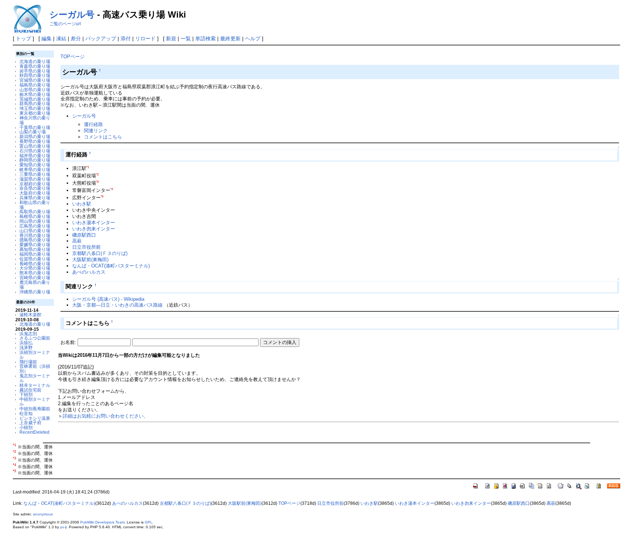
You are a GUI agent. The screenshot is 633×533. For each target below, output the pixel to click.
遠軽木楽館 (30, 314)
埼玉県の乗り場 (34, 108)
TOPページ (72, 56)
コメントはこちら (103, 137)
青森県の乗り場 (34, 66)
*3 (97, 182)
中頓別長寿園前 (34, 408)
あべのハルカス (89, 272)
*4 (111, 189)
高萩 (77, 241)
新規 (171, 38)
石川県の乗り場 (34, 150)
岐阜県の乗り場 (34, 169)
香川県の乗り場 (34, 235)
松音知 (26, 413)
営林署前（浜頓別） (34, 368)
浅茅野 (26, 347)
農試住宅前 (30, 390)
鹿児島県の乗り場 (34, 284)
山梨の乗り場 (32, 131)
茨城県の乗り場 (34, 99)
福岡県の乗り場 (34, 254)
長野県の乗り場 (34, 141)
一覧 (186, 38)
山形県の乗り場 (34, 89)
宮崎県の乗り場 (34, 277)
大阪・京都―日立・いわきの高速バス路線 (118, 305)
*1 (87, 167)
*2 (97, 174)
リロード (145, 38)
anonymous (43, 514)
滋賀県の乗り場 (34, 179)
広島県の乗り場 (34, 225)
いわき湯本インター (93, 222)
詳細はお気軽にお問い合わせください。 (105, 416)
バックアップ (100, 38)
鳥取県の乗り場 (34, 211)
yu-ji (63, 527)
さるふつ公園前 (34, 338)
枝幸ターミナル (34, 385)
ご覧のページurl (65, 24)
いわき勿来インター (93, 229)
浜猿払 (26, 342)
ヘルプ (252, 38)
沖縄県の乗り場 (34, 291)
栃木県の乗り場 (34, 94)
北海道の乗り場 (34, 61)
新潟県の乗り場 (34, 136)
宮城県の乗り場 (34, 80)
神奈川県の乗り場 (34, 120)
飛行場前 (28, 361)
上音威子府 (30, 422)
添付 (126, 38)
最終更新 (230, 38)
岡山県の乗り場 (34, 221)
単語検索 (205, 38)
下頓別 (26, 394)
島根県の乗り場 (34, 216)
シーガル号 (72, 14)
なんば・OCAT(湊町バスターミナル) (111, 266)
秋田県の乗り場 (34, 75)
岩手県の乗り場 (34, 71)
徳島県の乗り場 (34, 239)
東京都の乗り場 (34, 113)
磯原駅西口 (84, 235)
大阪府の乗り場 (34, 192)
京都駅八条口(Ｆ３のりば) (99, 253)
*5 (102, 196)
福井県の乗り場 (34, 155)
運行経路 (93, 124)
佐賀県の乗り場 (34, 258)
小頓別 (26, 427)
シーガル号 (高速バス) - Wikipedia (108, 299)
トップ (23, 38)
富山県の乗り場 (34, 146)
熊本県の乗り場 (34, 272)
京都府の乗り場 (34, 183)
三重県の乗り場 (34, 174)
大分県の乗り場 (34, 268)
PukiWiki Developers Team (102, 522)
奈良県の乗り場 (34, 188)
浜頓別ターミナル (34, 354)
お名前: (69, 342)
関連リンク (96, 130)
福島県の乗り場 (34, 84)
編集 (46, 38)
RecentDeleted (34, 432)
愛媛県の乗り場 (34, 244)
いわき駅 (81, 204)
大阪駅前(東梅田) (90, 259)
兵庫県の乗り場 (34, 197)
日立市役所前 (86, 247)
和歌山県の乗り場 (34, 205)
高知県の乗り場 (34, 249)
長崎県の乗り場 (34, 263)
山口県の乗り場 (34, 230)
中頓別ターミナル (34, 401)
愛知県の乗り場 (34, 164)
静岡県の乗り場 (34, 160)
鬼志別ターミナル (34, 378)
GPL (148, 522)
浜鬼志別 (28, 333)
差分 (76, 38)
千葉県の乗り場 (34, 127)
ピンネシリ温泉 (34, 418)
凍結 (61, 38)
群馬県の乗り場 (34, 103)
